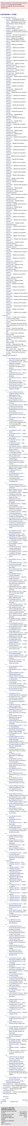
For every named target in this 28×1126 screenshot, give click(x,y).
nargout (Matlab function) (16, 840)
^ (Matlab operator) (14, 899)
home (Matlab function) (15, 684)
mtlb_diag (8, 79)
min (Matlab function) (15, 819)
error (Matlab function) (15, 540)
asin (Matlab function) (15, 377)
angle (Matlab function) (15, 369)
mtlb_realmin (9, 245)
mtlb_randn (9, 239)
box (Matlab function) (15, 425)
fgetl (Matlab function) (15, 586)
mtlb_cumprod (10, 67)
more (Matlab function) (15, 829)
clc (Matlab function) (14, 443)
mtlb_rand (9, 236)
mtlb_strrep (9, 271)
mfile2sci (5, 1089)
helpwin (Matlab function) (16, 676)
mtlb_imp (8, 162)
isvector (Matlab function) (16, 781)
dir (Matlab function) (14, 503)
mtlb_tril (8, 283)
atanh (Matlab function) (15, 387)
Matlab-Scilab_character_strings (14, 1081)
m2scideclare (6, 1087)
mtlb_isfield (9, 185)
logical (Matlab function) (15, 800)
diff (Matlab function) (14, 499)
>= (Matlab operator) (14, 884)
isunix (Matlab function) (15, 778)
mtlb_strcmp (9, 261)
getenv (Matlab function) (15, 652)
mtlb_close (9, 60)
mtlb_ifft (8, 159)
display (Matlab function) (15, 507)
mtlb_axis (8, 51)
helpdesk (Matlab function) (16, 672)
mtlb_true (8, 290)
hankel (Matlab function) (15, 666)
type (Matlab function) (15, 1012)
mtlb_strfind (9, 267)
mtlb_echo (9, 95)
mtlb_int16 (9, 165)
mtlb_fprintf (9, 134)
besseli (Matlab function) (15, 400)
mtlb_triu (8, 287)
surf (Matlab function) (15, 990)
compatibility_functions (9, 17)
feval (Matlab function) (15, 574)
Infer (7, 333)
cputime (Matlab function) (16, 473)
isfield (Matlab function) (15, 720)
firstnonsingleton (11, 27)
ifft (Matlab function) (14, 696)
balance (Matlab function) (16, 392)
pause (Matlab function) (15, 904)
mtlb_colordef (10, 63)
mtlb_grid (8, 149)
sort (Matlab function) (15, 967)
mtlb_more (9, 220)
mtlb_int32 (9, 169)
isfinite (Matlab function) (15, 725)
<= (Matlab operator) (14, 892)
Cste (7, 320)
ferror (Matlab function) (15, 569)
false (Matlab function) (15, 559)
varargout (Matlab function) (16, 1030)
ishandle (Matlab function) (16, 728)
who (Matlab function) (15, 1065)
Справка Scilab (14, 1101)
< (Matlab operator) (14, 889)
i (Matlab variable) (14, 1044)
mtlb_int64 (9, 172)
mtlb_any (8, 47)
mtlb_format (9, 130)
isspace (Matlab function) (16, 763)
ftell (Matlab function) (15, 644)
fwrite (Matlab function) (15, 647)
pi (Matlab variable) (14, 1050)
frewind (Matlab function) (16, 633)
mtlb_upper (9, 306)
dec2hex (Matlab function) (16, 484)
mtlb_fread (9, 137)
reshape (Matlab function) (16, 953)
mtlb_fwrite (9, 146)
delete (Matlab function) (15, 489)
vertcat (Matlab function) (15, 1034)
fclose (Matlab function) (15, 562)
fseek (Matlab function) (15, 641)
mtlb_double (9, 89)
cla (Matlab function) (14, 440)
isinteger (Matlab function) (16, 736)
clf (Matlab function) (14, 451)
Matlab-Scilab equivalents (10, 355)
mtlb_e (8, 92)
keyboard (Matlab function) (16, 786)
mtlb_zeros (9, 312)
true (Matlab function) (15, 1009)
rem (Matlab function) (15, 950)
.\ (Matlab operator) (14, 869)
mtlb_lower (9, 210)
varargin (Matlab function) (16, 1026)
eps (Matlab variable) (14, 1041)
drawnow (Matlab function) (16, 524)
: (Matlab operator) (14, 867)
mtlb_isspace (9, 191)
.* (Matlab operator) (14, 872)
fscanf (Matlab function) (15, 637)
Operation (9, 336)
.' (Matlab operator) (14, 878)
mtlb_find (8, 118)
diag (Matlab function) (15, 492)
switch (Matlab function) (15, 993)
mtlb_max (8, 213)
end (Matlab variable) (14, 1039)
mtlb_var (8, 309)
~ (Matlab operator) (14, 896)
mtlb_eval (8, 98)
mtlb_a (8, 41)
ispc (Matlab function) (15, 754)
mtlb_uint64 (9, 299)
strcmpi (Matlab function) (16, 977)
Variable (8, 344)
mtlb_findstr (9, 121)
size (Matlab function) (15, 964)
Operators (9, 861)
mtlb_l (7, 194)
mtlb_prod (9, 232)
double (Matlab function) (15, 521)
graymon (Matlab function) (16, 655)
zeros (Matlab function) (15, 1077)
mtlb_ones (9, 226)
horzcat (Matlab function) (16, 688)
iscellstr (8, 30)
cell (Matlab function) (14, 433)
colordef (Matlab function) (16, 465)
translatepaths (7, 1092)
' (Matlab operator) (14, 900)
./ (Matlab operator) (14, 875)
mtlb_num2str (10, 223)
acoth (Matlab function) (15, 362)
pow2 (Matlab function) (15, 910)
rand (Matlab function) (15, 926)
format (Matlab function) (15, 623)
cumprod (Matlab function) (16, 476)
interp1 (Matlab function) (16, 700)
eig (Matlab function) (14, 534)
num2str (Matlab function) (16, 848)
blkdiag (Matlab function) (16, 420)
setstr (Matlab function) (15, 961)
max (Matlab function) (15, 816)
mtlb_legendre (10, 197)
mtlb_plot (8, 229)
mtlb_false (9, 108)
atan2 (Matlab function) (15, 384)
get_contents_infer (11, 349)
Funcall (8, 328)
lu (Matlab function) (14, 811)
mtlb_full (8, 143)
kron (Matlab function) (15, 789)
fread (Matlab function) (15, 629)
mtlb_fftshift (9, 114)
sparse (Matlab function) (15, 971)
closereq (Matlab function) (16, 460)
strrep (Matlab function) (15, 983)
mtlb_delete (9, 76)
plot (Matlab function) (15, 907)
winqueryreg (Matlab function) (17, 1071)
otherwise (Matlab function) (16, 856)
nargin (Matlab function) (15, 835)
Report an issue (5, 1097)
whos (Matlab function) (15, 1068)
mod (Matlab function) (15, 825)
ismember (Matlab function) (16, 744)
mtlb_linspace (10, 200)
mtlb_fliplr (9, 124)
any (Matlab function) (15, 373)
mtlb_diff (8, 82)
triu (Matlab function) (15, 1006)
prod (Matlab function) (15, 915)
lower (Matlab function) (15, 808)
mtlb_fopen (9, 127)
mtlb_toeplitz (9, 280)
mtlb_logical (9, 207)
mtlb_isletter (9, 188)
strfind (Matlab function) (15, 980)
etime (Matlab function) (15, 543)
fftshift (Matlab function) (15, 580)
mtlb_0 (8, 38)
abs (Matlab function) (15, 358)
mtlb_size (8, 255)
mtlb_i (7, 156)
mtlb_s (8, 248)
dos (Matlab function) (15, 518)
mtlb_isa (8, 181)
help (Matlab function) (15, 669)
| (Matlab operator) (14, 897)
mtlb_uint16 (9, 293)
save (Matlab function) (15, 958)
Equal (7, 323)
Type (7, 341)
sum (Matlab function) (15, 987)
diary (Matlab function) (15, 495)
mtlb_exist (9, 102)
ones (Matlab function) (15, 853)
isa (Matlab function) (14, 704)
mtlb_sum (8, 274)
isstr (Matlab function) (15, 768)
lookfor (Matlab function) (16, 803)
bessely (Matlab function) (16, 413)
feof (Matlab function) (15, 566)
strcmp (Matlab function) (16, 974)
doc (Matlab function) (15, 511)
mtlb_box (8, 57)
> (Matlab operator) (14, 881)
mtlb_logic (9, 204)
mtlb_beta (9, 54)
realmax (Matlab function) (16, 940)
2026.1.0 (4, 4)
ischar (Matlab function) (15, 711)
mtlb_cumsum (10, 70)
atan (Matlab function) (15, 381)
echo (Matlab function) (15, 531)
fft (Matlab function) (14, 577)
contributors (7, 1124)
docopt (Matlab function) (16, 515)
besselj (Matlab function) (15, 405)
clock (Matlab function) (15, 454)
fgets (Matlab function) (15, 591)
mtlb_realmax (9, 242)
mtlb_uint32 (9, 296)
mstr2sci (8, 35)
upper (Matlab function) (15, 1022)
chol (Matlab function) (15, 436)
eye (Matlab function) (15, 554)
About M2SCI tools (8, 1084)
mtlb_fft (8, 111)
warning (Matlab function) (16, 1061)
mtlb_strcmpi (9, 264)
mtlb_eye (8, 105)
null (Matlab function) (15, 845)
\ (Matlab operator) (14, 888)
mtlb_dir (8, 86)
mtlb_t (8, 277)
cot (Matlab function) (14, 470)
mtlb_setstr (9, 251)
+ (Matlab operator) (14, 862)
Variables (8, 1038)
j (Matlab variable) (14, 1047)
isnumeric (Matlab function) (16, 749)
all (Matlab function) (14, 365)
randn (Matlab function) (15, 931)
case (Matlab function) (15, 430)
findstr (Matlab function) (15, 604)
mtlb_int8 (8, 175)
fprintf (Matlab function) (15, 626)
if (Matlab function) (14, 693)
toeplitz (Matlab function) (16, 999)
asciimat (8, 19)
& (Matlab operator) (14, 864)
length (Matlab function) (15, 794)
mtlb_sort (8, 258)
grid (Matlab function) (15, 660)
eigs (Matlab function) (15, 537)
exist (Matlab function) (15, 551)
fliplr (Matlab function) (15, 607)
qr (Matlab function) (14, 920)
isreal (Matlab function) (15, 759)
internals (5, 315)
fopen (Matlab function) (15, 613)
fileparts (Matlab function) (16, 596)
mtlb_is (8, 178)
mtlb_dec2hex (10, 73)
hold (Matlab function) (15, 680)
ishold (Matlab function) (15, 733)
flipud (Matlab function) (15, 610)
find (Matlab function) (15, 599)
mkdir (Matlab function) (15, 822)
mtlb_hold (9, 153)
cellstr (7, 22)
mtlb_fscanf (9, 140)
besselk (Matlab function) (16, 408)
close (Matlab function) (15, 457)
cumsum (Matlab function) (16, 479)
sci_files (8, 352)
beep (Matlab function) (15, 397)
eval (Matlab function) (15, 546)
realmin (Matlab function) (16, 945)
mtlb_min (8, 216)
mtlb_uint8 (9, 303)
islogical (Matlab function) (16, 741)
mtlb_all (8, 44)
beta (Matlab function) (15, 417)
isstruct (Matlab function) (16, 773)
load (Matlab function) (15, 797)
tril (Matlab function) (14, 1002)
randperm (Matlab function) (16, 935)
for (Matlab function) (14, 618)
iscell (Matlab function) (15, 707)
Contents (8, 317)
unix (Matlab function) (15, 1017)
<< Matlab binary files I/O (4, 1101)
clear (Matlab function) (15, 446)
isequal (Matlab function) (16, 715)
